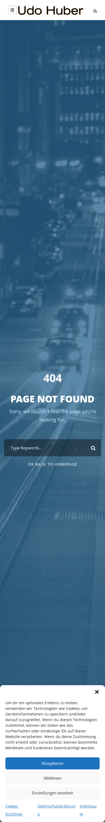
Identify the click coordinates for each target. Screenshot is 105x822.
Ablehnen (52, 778)
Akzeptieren (52, 763)
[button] (97, 692)
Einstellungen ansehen (52, 792)
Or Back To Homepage (52, 464)
